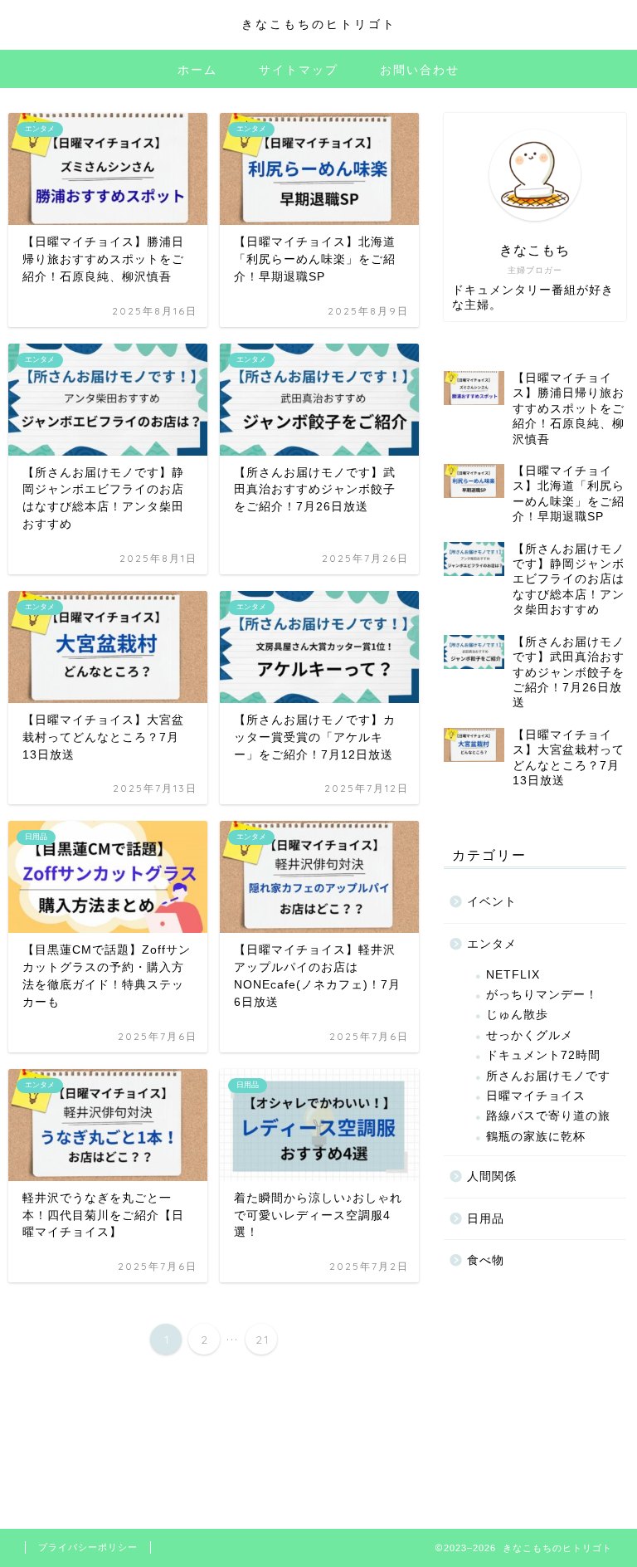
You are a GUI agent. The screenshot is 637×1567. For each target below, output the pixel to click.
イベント (492, 902)
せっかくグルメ (529, 1035)
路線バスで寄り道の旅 (548, 1116)
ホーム (197, 69)
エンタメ (492, 944)
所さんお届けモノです (548, 1076)
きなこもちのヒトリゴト (318, 24)
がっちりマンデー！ (542, 995)
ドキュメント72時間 (543, 1055)
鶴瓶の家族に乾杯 (536, 1136)
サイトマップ (298, 69)
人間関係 (492, 1176)
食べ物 (485, 1260)
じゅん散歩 (517, 1014)
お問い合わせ (420, 69)
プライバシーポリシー (88, 1547)
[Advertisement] (534, 1396)
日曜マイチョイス (536, 1096)
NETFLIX (513, 975)
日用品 (485, 1219)
